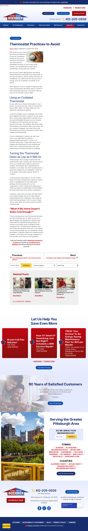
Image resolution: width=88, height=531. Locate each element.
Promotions (80, 8)
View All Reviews (55, 403)
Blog (16, 49)
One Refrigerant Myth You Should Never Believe (26, 258)
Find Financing (72, 492)
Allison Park (71, 447)
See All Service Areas (66, 473)
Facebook (39, 508)
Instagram (49, 508)
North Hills (78, 454)
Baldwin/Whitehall (60, 450)
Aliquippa (59, 447)
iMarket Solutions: (34, 525)
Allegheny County (59, 464)
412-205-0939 (76, 19)
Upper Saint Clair (72, 456)
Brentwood (54, 452)
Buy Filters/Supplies (63, 13)
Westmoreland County (66, 468)
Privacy (79, 507)
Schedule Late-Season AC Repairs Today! (61, 258)
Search (26, 265)
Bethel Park (75, 450)
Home (11, 49)
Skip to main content (4, 5)
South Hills (57, 456)
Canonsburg (66, 452)
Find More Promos (44, 368)
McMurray (53, 454)
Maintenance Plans (48, 13)
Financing (67, 8)
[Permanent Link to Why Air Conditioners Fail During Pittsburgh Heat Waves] (22, 283)
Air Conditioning (16, 38)
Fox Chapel (78, 452)
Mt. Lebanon (65, 454)
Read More (64, 2)
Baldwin (28, 301)
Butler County (75, 464)
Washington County (66, 466)
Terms (81, 507)
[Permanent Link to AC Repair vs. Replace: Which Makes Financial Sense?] (44, 283)
